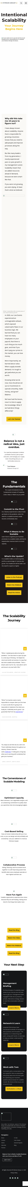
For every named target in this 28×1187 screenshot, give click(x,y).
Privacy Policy (14, 1172)
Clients (3, 1142)
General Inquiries (18, 1142)
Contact (3, 1140)
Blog (15, 1145)
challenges (8, 752)
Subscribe (3, 1145)
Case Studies (17, 1140)
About (2, 1138)
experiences (19, 712)
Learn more (7, 1159)
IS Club (15, 1138)
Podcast (3, 1147)
